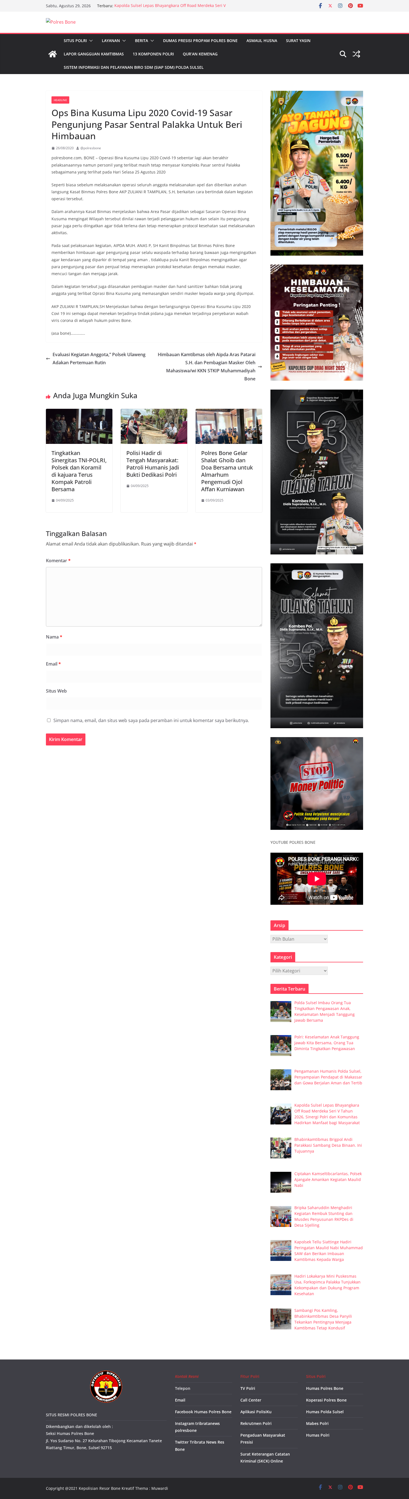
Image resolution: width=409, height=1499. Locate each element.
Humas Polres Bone (324, 1388)
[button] (90, 41)
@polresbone (90, 148)
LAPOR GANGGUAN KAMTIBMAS (94, 54)
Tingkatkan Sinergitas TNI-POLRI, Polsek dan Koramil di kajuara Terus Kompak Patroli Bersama (79, 471)
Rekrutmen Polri (256, 1423)
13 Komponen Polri (153, 54)
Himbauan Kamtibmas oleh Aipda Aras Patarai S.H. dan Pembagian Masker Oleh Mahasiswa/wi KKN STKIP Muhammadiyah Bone (206, 366)
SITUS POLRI (75, 40)
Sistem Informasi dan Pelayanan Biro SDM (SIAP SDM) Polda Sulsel (134, 67)
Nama (54, 637)
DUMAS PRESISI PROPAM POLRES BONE (200, 40)
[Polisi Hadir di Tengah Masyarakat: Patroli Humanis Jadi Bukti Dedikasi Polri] (154, 413)
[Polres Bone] (52, 54)
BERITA (141, 40)
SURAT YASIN (298, 40)
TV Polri (247, 1388)
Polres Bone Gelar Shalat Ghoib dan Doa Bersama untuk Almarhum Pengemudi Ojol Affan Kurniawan (227, 471)
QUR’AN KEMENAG (200, 54)
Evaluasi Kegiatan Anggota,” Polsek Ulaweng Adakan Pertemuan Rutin (99, 358)
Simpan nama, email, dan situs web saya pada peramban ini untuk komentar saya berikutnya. (151, 720)
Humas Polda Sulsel (325, 1411)
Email (53, 664)
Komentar (58, 560)
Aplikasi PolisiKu (256, 1411)
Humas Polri (317, 1435)
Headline (60, 100)
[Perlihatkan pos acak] (356, 54)
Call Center (250, 1400)
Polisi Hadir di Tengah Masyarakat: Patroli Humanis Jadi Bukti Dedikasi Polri (152, 463)
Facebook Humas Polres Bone (203, 1411)
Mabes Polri (317, 1423)
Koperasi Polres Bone (326, 1400)
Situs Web (56, 691)
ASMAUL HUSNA (262, 40)
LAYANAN (111, 40)
